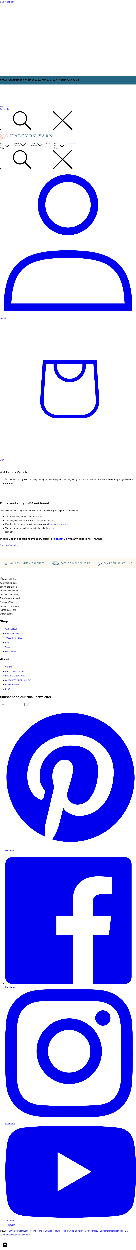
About (2, 107)
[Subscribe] (27, 704)
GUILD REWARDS (12, 685)
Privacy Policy (28, 1231)
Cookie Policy (91, 1231)
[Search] (68, 121)
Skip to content (7, 2)
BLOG (7, 689)
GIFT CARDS (10, 651)
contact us (60, 538)
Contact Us (4, 109)
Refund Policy (60, 1231)
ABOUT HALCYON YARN (15, 671)
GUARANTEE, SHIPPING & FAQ (18, 680)
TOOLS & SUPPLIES (13, 638)
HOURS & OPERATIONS (15, 676)
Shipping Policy (75, 1231)
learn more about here (58, 524)
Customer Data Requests (111, 1231)
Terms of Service (44, 1231)
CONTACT (9, 667)
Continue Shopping (9, 545)
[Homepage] (26, 139)
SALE (7, 647)
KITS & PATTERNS (13, 634)
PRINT (7, 642)
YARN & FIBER (11, 629)
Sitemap (26, 1235)
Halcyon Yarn (13, 1231)
